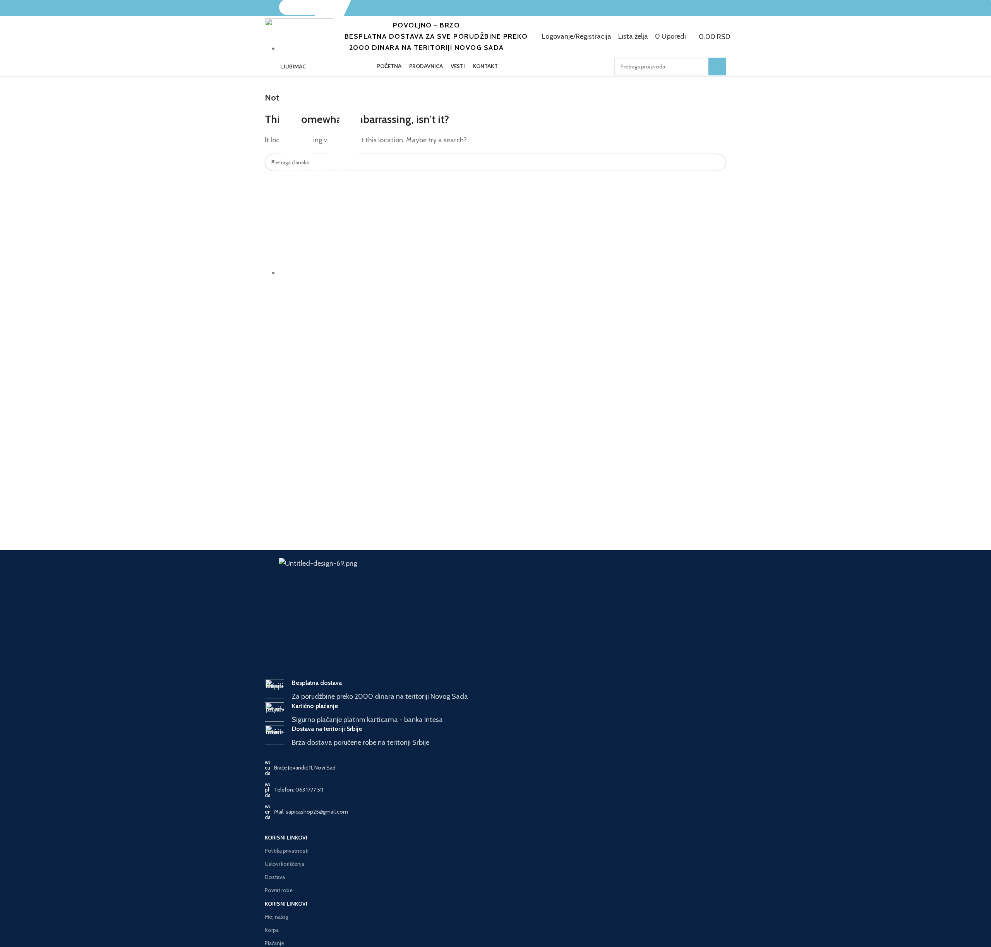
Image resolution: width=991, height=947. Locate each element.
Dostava (275, 877)
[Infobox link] (495, 690)
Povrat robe (279, 890)
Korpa (272, 930)
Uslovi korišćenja (284, 863)
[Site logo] (299, 36)
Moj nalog (276, 916)
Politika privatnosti (287, 850)
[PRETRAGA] (717, 66)
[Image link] (440, 572)
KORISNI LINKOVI (286, 837)
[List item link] (495, 789)
